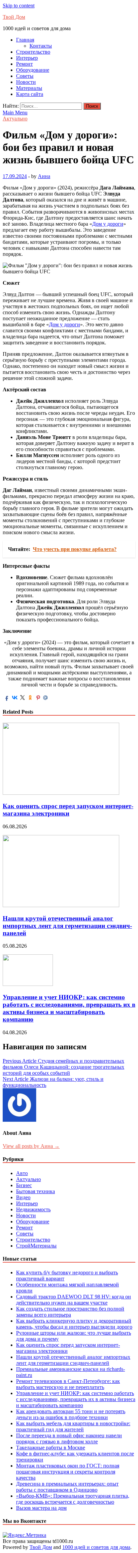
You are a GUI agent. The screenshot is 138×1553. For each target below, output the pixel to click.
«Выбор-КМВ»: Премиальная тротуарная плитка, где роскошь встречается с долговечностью (72, 1499)
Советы (24, 76)
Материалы (29, 88)
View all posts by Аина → (31, 1146)
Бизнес (24, 1185)
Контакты (40, 46)
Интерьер (27, 58)
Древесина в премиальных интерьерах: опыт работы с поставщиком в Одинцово (67, 1487)
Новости (26, 82)
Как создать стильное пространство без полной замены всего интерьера (70, 1312)
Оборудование (32, 70)
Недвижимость (33, 1209)
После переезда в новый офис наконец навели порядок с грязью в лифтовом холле (69, 1438)
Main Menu (15, 112)
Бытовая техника (35, 1191)
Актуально (15, 118)
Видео (23, 1197)
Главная (25, 40)
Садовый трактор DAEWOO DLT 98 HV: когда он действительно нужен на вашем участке (73, 1300)
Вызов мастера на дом (41, 1508)
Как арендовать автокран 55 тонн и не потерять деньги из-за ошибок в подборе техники (70, 1414)
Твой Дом (14, 17)
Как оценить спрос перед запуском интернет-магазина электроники (68, 809)
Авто (22, 1173)
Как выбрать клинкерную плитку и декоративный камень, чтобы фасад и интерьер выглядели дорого (74, 1324)
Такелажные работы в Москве (50, 1447)
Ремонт (24, 64)
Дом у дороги (107, 224)
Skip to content (18, 5)
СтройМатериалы (36, 1246)
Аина (44, 176)
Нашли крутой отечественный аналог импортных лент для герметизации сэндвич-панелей (67, 926)
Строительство (33, 52)
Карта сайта (29, 94)
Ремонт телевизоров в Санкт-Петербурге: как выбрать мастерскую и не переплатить (68, 1384)
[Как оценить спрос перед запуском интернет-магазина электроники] (61, 793)
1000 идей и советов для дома (96, 1547)
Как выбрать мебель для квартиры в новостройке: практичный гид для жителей (73, 1426)
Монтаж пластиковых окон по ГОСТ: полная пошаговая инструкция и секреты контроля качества (67, 1472)
